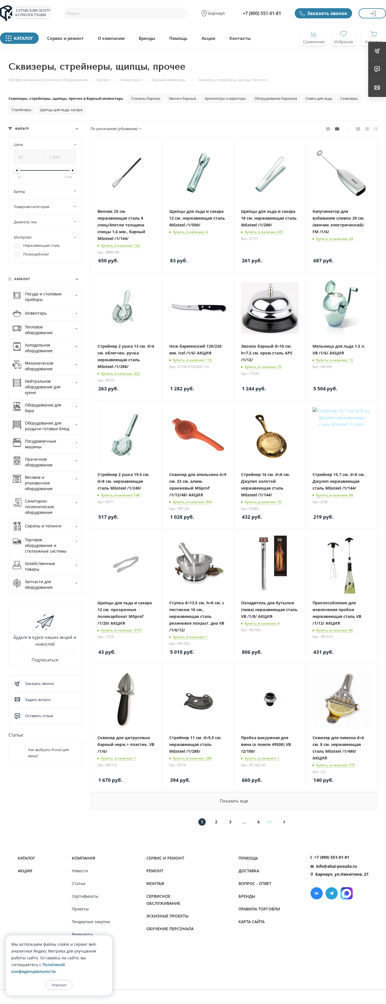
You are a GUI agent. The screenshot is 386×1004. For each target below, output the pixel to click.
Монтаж (155, 883)
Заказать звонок (327, 13)
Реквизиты (82, 934)
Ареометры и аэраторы (225, 98)
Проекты (80, 909)
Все (270, 821)
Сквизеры (349, 98)
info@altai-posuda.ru (336, 866)
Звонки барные (182, 98)
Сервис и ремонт (65, 38)
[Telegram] (332, 893)
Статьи (15, 735)
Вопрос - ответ (254, 883)
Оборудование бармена (275, 98)
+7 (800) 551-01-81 (262, 13)
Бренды (147, 38)
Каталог (26, 858)
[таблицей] (376, 128)
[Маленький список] (328, 128)
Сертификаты (85, 896)
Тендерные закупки (91, 921)
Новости (80, 870)
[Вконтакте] (317, 893)
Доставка (248, 870)
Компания (83, 858)
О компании (111, 38)
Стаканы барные (145, 98)
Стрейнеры (21, 109)
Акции (208, 38)
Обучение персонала (170, 928)
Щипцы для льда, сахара (61, 109)
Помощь (178, 38)
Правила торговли (259, 909)
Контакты (240, 38)
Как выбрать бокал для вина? (48, 752)
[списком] (367, 128)
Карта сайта (251, 921)
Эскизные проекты (167, 916)
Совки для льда (318, 98)
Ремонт (154, 870)
